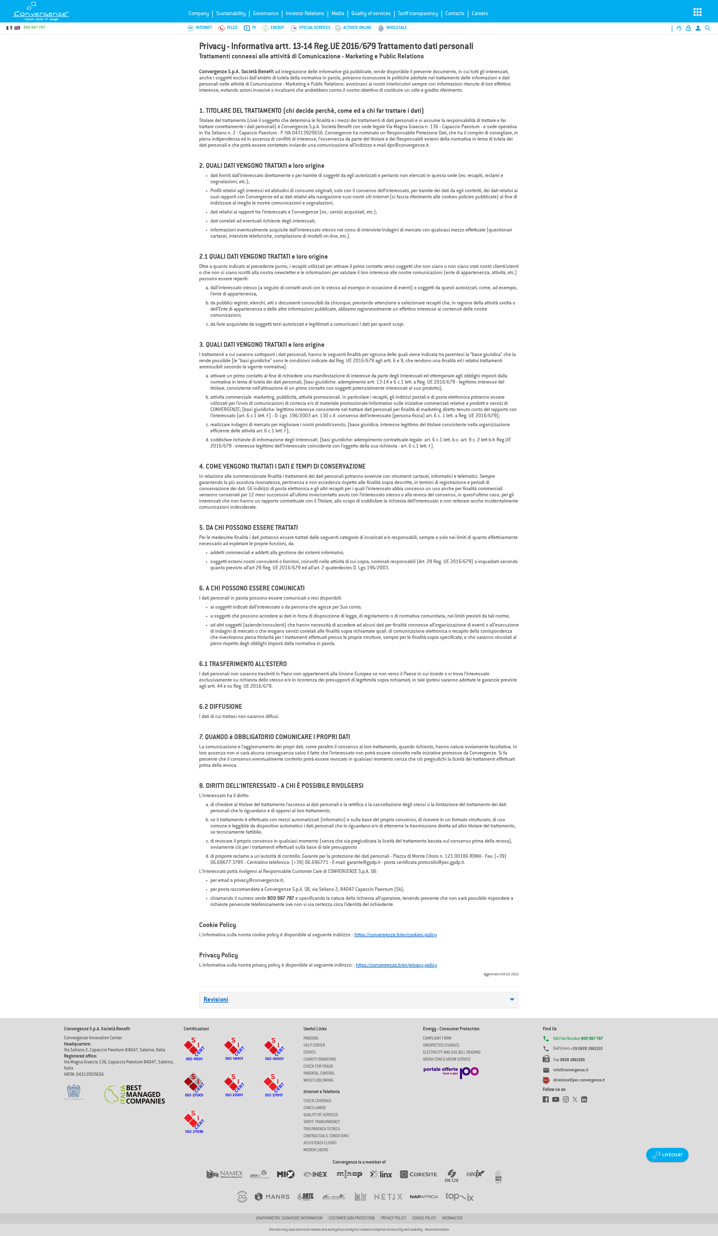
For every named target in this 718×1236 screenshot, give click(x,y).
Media (338, 14)
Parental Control (319, 1074)
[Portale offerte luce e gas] (451, 1071)
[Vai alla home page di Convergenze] (46, 11)
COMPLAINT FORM (437, 1039)
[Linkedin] (585, 1101)
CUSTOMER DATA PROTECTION (352, 1219)
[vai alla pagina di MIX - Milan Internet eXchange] (289, 1180)
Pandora (310, 1039)
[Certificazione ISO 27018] (194, 1126)
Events (309, 1053)
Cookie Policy (424, 1219)
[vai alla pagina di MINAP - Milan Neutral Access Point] (353, 1180)
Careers (480, 14)
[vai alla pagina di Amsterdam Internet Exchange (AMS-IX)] (263, 1180)
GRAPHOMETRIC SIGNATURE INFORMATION (289, 1219)
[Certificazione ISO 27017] (273, 1090)
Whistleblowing (318, 1081)
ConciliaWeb (314, 1108)
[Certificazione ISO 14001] (234, 1053)
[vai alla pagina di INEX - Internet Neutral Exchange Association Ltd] (319, 1180)
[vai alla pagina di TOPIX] (463, 1202)
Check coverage (317, 1101)
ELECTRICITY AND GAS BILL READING (452, 1053)
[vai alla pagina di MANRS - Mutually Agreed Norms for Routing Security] (276, 1202)
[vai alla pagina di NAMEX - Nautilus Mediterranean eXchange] (228, 1180)
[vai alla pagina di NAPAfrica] (428, 1202)
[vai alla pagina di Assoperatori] (309, 1202)
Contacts (454, 14)
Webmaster (452, 1219)
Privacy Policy (393, 1219)
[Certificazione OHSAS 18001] (274, 1053)
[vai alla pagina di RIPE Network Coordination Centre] (502, 1180)
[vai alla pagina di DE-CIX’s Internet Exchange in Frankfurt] (455, 1180)
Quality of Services (320, 1115)
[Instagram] (567, 1101)
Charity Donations (319, 1060)
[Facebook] (547, 1101)
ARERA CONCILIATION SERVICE (447, 1060)
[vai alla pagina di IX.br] (364, 1202)
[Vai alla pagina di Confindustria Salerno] (74, 1089)
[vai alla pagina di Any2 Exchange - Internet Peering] (422, 1180)
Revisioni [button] (216, 1000)
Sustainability (231, 14)
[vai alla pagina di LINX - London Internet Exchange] (385, 1180)
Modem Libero (315, 1150)
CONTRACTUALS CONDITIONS (326, 1136)
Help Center (314, 1046)
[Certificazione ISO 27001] (194, 1090)
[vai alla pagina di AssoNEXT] (246, 1202)
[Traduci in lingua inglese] (17, 27)
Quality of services (371, 14)
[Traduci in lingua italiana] (9, 27)
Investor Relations (305, 14)
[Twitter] (576, 1101)
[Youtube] (557, 1101)
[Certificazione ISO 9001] (194, 1053)
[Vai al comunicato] (134, 1091)
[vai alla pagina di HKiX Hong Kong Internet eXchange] (479, 1180)
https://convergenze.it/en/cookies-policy (396, 935)
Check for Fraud (318, 1067)
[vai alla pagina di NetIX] (392, 1202)
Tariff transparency (418, 14)
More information (437, 1230)
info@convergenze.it (570, 1070)
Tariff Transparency (321, 1122)
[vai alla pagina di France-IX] (338, 1202)
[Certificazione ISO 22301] (234, 1090)
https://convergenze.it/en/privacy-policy (396, 965)
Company (198, 14)
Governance (266, 14)
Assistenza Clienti (320, 1143)
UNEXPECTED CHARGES (441, 1046)
